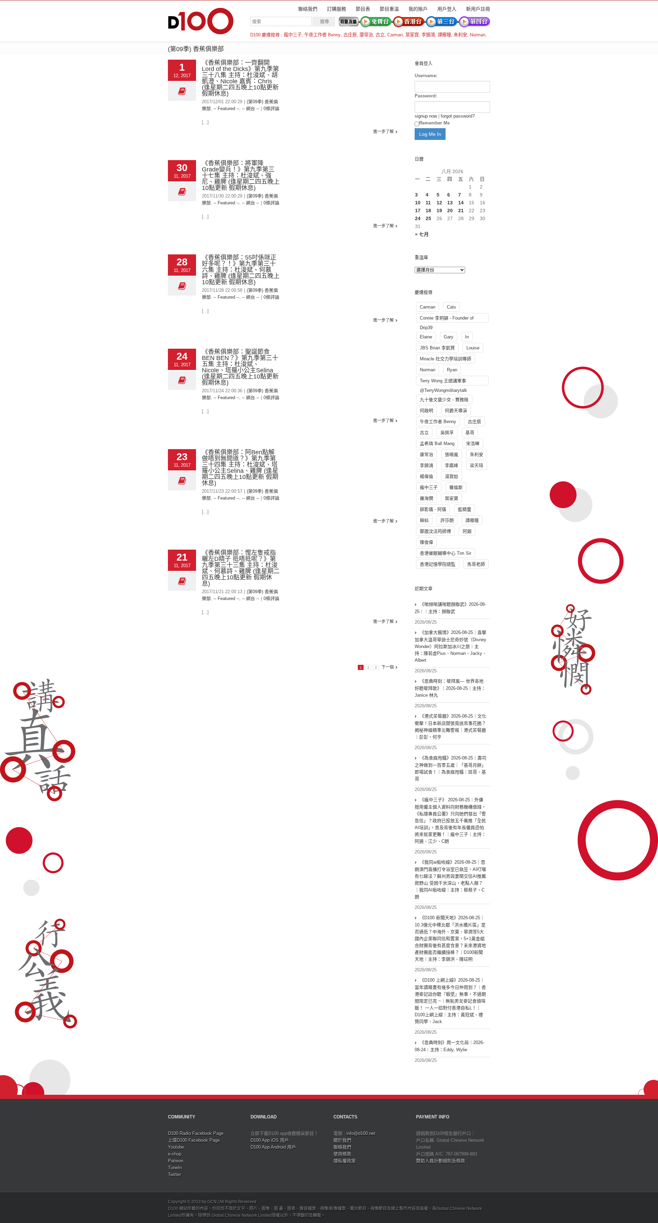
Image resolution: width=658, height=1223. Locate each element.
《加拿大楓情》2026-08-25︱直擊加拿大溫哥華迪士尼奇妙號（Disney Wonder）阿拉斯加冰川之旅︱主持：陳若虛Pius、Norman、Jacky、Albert (451, 646)
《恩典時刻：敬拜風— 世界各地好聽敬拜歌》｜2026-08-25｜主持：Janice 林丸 (450, 688)
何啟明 (426, 410)
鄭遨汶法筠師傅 (435, 531)
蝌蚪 (424, 520)
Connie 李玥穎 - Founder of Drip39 (447, 319)
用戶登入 (446, 9)
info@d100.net (360, 1133)
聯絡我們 (307, 9)
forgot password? (458, 116)
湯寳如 (451, 476)
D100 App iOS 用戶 (270, 1140)
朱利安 (460, 34)
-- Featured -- (226, 108)
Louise (472, 347)
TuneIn (175, 1167)
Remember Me (434, 122)
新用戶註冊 (478, 9)
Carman (395, 34)
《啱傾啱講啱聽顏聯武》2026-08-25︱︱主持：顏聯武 (450, 608)
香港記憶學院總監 (437, 564)
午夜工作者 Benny (322, 34)
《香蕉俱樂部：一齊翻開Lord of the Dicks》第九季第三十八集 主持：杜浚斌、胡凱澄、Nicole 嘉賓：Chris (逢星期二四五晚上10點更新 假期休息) (240, 78)
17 (418, 210)
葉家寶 (412, 34)
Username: (426, 75)
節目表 (363, 9)
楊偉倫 (426, 476)
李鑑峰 (451, 465)
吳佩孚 (447, 432)
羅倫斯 (456, 487)
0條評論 (271, 108)
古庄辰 (350, 34)
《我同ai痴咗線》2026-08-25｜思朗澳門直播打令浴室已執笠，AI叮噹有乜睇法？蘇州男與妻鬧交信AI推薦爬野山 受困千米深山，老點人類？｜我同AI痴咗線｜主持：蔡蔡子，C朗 (450, 879)
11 (428, 202)
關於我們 (342, 1140)
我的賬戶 (418, 9)
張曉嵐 (451, 454)
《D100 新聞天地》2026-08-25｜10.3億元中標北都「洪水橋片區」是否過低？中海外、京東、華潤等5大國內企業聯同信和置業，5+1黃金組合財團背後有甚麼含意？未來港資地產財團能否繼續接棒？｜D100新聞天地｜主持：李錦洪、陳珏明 (450, 938)
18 (428, 210)
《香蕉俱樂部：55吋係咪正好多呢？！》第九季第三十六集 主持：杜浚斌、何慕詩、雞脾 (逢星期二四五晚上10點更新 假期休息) (241, 270)
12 (439, 202)
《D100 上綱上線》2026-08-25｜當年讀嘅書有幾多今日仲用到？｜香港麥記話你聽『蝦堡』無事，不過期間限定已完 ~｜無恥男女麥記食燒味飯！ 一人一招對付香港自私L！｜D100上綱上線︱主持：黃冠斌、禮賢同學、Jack (450, 1001)
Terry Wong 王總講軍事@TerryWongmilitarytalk (443, 381)
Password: (426, 95)
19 (439, 210)
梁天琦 (476, 465)
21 (461, 210)
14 (461, 202)
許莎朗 (447, 520)
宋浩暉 (472, 443)
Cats (451, 307)
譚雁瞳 (444, 34)
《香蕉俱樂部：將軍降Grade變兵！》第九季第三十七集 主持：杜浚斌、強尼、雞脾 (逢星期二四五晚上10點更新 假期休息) (241, 175)
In (467, 336)
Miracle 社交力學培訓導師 (445, 358)
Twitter (174, 1174)
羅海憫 (426, 498)
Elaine (426, 336)
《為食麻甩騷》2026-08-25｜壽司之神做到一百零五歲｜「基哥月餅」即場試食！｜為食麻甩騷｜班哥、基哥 (450, 768)
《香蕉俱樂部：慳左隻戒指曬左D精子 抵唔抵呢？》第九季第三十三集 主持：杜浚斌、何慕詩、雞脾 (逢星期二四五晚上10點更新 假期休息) (241, 568)
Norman (477, 34)
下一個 (387, 667)
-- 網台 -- (250, 108)
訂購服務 (336, 9)
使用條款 (342, 1153)
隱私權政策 (344, 1160)
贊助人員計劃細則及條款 (440, 1160)
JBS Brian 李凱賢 (437, 347)
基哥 (469, 432)
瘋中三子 (293, 34)
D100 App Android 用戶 (273, 1147)
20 (450, 210)
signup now (426, 116)
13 (450, 202)
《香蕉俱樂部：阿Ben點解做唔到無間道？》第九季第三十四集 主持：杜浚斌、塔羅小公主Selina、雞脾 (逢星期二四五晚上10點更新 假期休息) (240, 468)
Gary (448, 336)
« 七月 (422, 234)
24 (418, 218)
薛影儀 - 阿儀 (433, 509)
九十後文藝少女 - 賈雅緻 (444, 399)
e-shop (174, 1153)
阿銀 (467, 531)
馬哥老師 (476, 564)
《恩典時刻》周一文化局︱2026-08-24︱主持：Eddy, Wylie (449, 1046)
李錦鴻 (428, 34)
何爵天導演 (456, 410)
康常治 (366, 34)
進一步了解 (383, 131)
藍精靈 (464, 509)
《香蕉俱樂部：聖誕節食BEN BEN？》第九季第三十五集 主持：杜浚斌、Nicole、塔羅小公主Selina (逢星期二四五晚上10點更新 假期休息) (240, 367)
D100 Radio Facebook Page (195, 1133)
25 (428, 218)
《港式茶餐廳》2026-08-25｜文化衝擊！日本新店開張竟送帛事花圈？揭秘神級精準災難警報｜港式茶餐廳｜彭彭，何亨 (450, 727)
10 (418, 202)
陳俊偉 (426, 542)
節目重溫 (389, 9)
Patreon (175, 1160)
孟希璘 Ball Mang (437, 443)
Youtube (176, 1147)
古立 (380, 34)
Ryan (452, 369)
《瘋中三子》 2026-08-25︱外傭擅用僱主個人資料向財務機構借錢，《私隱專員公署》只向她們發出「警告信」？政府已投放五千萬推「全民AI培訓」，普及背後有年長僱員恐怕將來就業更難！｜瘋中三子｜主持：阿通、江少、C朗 (450, 820)
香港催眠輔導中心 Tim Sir (445, 553)
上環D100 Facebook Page (194, 1140)
